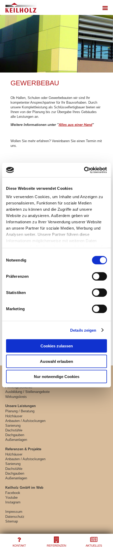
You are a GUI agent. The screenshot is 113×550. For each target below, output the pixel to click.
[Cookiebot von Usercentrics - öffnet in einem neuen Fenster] (84, 169)
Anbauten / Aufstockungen (25, 421)
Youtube (11, 497)
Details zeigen (83, 330)
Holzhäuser (13, 416)
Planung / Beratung (19, 411)
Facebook (12, 493)
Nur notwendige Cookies (56, 376)
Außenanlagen (16, 440)
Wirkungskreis (16, 397)
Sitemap (11, 521)
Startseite (20, 6)
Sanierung (12, 425)
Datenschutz (14, 517)
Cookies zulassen (56, 346)
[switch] (99, 276)
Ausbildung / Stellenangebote (27, 392)
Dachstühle (13, 430)
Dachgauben (14, 435)
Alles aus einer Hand (75, 125)
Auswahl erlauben (56, 361)
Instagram (12, 502)
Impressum (13, 512)
